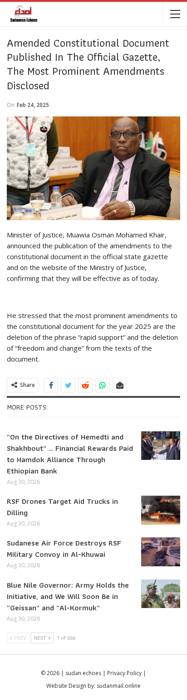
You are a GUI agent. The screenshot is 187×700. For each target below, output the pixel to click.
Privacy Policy (124, 673)
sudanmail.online (119, 686)
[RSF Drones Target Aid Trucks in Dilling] (160, 510)
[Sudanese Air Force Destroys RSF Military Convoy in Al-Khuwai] (160, 551)
